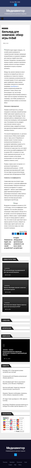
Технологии (5, 28)
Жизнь (20, 464)
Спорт (25, 462)
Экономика (12, 462)
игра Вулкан (14, 86)
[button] (28, 18)
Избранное (5, 349)
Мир (15, 464)
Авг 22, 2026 (7, 358)
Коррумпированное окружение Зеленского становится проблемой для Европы (15, 353)
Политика (11, 349)
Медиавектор (15, 10)
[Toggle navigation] (16, 18)
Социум (10, 464)
